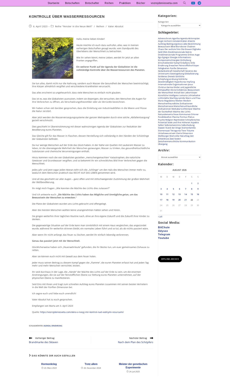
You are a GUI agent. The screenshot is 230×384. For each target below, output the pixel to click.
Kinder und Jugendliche (185, 87)
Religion (169, 119)
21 (185, 199)
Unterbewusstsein (167, 133)
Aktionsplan (194, 38)
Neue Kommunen (182, 114)
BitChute (164, 227)
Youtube (163, 238)
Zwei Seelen (175, 138)
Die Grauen (186, 49)
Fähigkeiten (163, 68)
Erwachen (173, 65)
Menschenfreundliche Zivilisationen (175, 103)
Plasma (175, 117)
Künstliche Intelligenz (168, 95)
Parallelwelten (165, 117)
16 (198, 194)
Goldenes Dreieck (166, 76)
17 (161, 199)
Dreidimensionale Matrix (180, 52)
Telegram (164, 234)
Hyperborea (180, 81)
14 (185, 194)
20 (179, 199)
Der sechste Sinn (173, 49)
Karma (170, 87)
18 (167, 199)
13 (179, 194)
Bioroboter (181, 46)
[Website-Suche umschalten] (184, 3)
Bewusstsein (164, 46)
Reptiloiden (179, 119)
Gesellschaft (179, 71)
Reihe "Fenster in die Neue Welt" (73, 26)
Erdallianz (185, 62)
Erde (193, 62)
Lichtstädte (163, 98)
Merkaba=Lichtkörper (182, 108)
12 (173, 194)
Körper (193, 92)
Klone (173, 89)
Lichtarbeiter (194, 95)
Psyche (161, 119)
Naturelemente (165, 114)
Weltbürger (163, 135)
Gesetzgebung (177, 73)
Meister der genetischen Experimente (133, 366)
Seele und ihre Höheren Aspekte (183, 122)
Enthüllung (185, 60)
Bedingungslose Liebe (177, 43)
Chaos (161, 49)
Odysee (163, 231)
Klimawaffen (164, 89)
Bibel (173, 46)
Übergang (162, 144)
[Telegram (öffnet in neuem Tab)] (199, 3)
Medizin (187, 100)
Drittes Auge (194, 54)
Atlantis (191, 41)
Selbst (161, 125)
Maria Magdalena (166, 100)
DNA (165, 52)
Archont (168, 41)
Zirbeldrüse (163, 138)
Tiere (183, 130)
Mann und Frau (193, 98)
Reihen (100, 26)
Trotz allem (91, 364)
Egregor (166, 57)
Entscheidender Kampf (169, 62)
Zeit (192, 135)
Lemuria (183, 95)
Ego (160, 57)
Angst (161, 41)
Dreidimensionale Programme (172, 54)
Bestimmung (194, 43)
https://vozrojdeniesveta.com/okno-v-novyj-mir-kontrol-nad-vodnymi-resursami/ (82, 312)
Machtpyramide (177, 98)
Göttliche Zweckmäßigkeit (172, 80)
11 (167, 194)
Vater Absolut (115, 26)
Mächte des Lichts (182, 111)
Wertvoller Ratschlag (179, 135)
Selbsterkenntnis (172, 125)
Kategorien (163, 21)
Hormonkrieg (49, 364)
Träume (190, 130)
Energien (175, 60)
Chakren (191, 46)
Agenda (47, 326)
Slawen (161, 127)
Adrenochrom (164, 38)
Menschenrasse (165, 106)
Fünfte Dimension (178, 68)
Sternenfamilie (188, 127)
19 (173, 199)
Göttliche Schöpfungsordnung (171, 77)
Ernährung (56, 326)
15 (192, 194)
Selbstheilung (187, 125)
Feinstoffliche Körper (189, 65)
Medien (179, 100)
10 (161, 194)
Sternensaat (164, 130)
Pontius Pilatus (187, 117)
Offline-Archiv (170, 259)
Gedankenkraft (165, 71)
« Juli (160, 216)
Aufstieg (162, 43)
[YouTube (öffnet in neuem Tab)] (193, 3)
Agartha (176, 38)
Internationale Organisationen (173, 84)
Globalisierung (191, 73)
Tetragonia (175, 130)
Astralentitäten (179, 41)
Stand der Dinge (173, 127)
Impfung (191, 81)
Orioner (195, 114)
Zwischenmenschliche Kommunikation (176, 141)
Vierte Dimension (184, 133)
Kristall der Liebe (182, 92)
